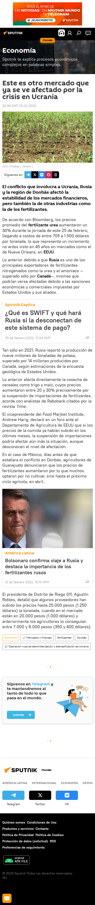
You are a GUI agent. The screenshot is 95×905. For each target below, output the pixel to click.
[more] (87, 337)
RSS (53, 841)
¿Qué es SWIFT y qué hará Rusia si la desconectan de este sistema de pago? (43, 320)
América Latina (19, 553)
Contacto (42, 829)
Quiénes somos (13, 822)
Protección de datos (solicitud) (25, 841)
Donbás (81, 637)
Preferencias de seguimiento (23, 847)
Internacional (44, 783)
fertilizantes (64, 637)
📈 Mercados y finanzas (37, 637)
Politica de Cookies (50, 835)
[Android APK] (16, 860)
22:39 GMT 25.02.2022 (19, 106)
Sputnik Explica (20, 305)
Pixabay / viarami (20, 166)
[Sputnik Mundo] (13, 35)
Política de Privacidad (18, 835)
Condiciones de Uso (41, 822)
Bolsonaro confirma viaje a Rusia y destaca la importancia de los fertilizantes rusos (44, 566)
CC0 (5, 166)
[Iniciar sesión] (69, 32)
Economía (10, 637)
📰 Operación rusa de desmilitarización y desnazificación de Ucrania (46, 646)
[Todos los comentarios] (7, 898)
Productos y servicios (18, 829)
